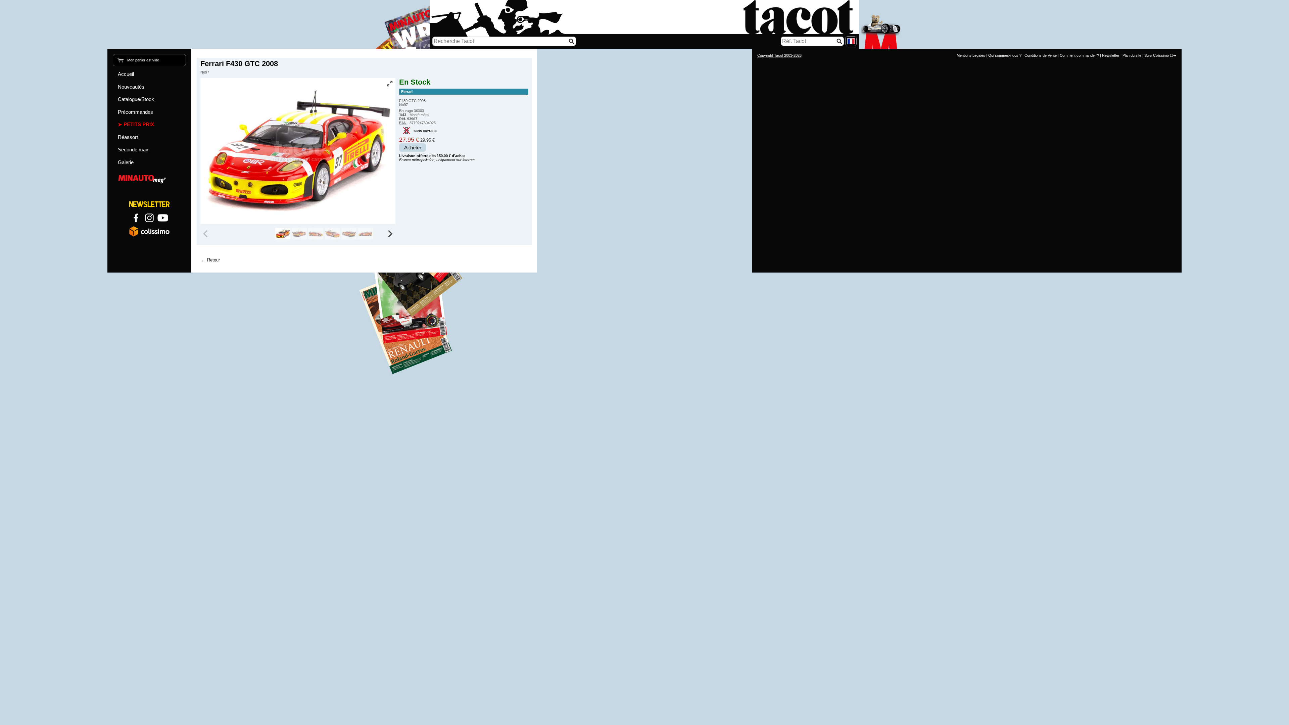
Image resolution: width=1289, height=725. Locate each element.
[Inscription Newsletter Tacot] (149, 204)
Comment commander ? (1079, 55)
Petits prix (139, 124)
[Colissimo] (149, 231)
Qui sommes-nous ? (1004, 55)
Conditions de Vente (1040, 55)
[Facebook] (136, 218)
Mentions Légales (971, 55)
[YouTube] (163, 218)
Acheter (412, 147)
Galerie (126, 162)
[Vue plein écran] (389, 83)
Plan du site (1132, 55)
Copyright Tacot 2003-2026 (779, 55)
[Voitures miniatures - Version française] (851, 41)
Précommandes (135, 112)
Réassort (128, 137)
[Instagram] (149, 218)
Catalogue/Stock (136, 99)
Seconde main (133, 149)
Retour (213, 259)
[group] (282, 233)
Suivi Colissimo (1156, 55)
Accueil (126, 74)
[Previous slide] (206, 233)
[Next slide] (390, 233)
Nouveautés (131, 87)
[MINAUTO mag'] (149, 178)
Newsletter (1110, 55)
